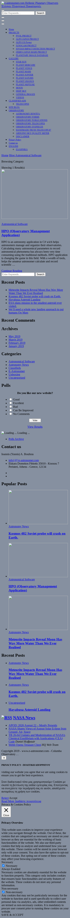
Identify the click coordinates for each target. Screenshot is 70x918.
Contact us (13, 143)
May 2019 (14, 336)
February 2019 (17, 342)
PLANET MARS (23, 71)
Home (11, 29)
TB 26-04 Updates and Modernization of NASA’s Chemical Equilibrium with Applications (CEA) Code (37, 738)
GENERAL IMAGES (25, 94)
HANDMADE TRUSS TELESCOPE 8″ (33, 130)
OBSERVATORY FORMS (27, 117)
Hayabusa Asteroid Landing (24, 299)
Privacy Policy (15, 139)
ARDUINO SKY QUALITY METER (32, 133)
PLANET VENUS (24, 68)
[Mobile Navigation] (2, 20)
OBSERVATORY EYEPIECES (29, 127)
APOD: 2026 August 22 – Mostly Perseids (33, 725)
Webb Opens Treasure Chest (25, 744)
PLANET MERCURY (25, 65)
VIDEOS (20, 97)
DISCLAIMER (22, 136)
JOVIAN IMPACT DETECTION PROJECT (35, 49)
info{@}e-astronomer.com (24, 460)
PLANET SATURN (24, 78)
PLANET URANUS (25, 81)
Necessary (11, 865)
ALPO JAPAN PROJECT (27, 39)
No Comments (21, 413)
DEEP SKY (21, 91)
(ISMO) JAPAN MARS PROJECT (31, 52)
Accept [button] (13, 798)
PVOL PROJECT (23, 36)
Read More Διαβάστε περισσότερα (21, 801)
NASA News (24, 717)
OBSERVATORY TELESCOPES (30, 123)
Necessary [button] (7, 862)
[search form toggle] (2, 10)
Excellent (18, 403)
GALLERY (14, 58)
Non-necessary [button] (9, 888)
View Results (35, 426)
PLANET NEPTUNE (25, 84)
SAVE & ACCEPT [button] (12, 914)
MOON (19, 88)
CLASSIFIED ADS (17, 101)
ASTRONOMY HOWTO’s (28, 114)
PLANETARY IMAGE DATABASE (32, 55)
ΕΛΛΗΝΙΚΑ (22, 149)
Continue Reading (11, 270)
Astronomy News (19, 364)
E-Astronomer (17, 371)
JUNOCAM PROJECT (26, 45)
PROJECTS (14, 32)
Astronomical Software (14, 224)
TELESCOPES (22, 104)
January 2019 (16, 346)
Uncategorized (17, 377)
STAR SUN (21, 62)
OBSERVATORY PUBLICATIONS (31, 120)
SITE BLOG (14, 107)
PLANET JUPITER (24, 75)
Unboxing (14, 374)
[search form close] (2, 17)
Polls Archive (16, 439)
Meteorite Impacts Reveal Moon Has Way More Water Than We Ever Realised (36, 291)
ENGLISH (13, 146)
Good (16, 399)
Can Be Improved (23, 410)
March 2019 (15, 339)
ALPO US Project (24, 42)
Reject (5, 798)
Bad (15, 406)
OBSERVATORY (16, 110)
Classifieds (15, 367)
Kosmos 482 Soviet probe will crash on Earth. (35, 296)
